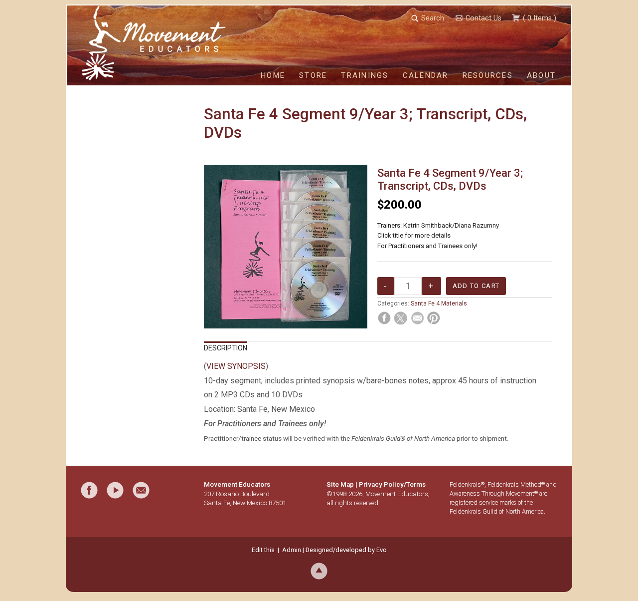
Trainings (364, 75)
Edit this (263, 550)
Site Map (340, 484)
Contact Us (483, 18)
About (541, 75)
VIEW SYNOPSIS (236, 366)
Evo (381, 550)
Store (313, 75)
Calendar (426, 75)
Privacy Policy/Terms (392, 484)
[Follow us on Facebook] (89, 490)
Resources (488, 75)
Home (273, 75)
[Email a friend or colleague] (141, 490)
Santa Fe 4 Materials (439, 303)
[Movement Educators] (102, 42)
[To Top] (319, 571)
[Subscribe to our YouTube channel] (115, 490)
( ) (538, 18)
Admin (291, 550)
